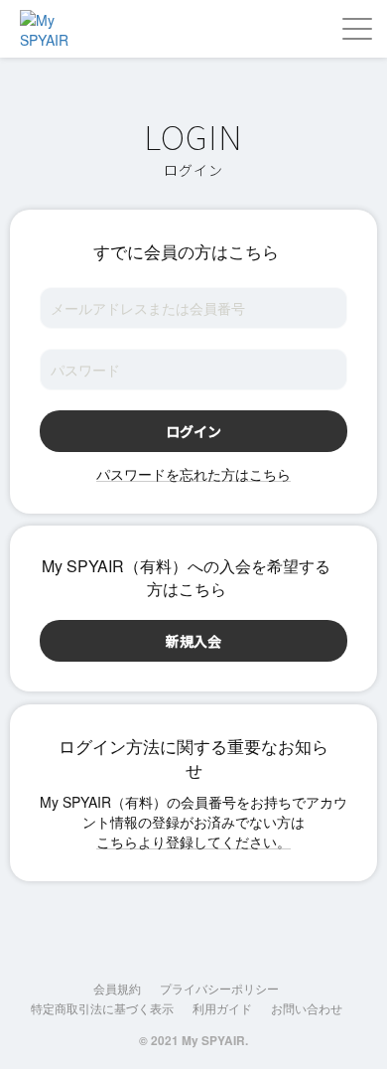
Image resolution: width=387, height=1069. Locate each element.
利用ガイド (222, 1007)
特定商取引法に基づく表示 (102, 1007)
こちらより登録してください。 (193, 841)
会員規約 (117, 988)
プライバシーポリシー (219, 988)
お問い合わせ (306, 1007)
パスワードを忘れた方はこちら (193, 474)
